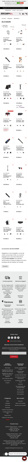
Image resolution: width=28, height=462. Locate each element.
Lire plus (5, 266)
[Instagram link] (12, 338)
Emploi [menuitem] (7, 382)
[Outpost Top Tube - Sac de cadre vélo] (7, 87)
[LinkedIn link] (15, 338)
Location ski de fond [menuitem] (20, 375)
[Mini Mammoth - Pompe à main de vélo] (7, 195)
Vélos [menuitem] (7, 401)
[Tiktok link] (18, 338)
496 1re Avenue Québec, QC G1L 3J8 (14, 428)
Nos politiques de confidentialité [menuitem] (20, 387)
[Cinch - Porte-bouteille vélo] (20, 60)
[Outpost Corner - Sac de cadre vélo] (20, 222)
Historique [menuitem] (7, 368)
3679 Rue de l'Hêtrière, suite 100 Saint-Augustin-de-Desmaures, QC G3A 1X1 (14, 442)
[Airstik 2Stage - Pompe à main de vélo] (20, 141)
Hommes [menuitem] (7, 405)
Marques (9, 18)
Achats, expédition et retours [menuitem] (20, 368)
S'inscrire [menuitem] (20, 401)
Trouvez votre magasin (20, 321)
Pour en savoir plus (7, 321)
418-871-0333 (14, 445)
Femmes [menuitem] (7, 407)
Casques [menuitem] (7, 403)
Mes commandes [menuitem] (20, 403)
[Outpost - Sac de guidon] (7, 114)
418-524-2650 (14, 431)
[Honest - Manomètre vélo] (7, 141)
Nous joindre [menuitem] (20, 392)
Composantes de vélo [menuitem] (7, 412)
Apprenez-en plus (20, 296)
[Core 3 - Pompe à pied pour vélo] (7, 168)
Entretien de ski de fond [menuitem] (20, 381)
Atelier (14, 10)
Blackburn (16, 18)
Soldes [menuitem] (7, 419)
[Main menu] (26, 14)
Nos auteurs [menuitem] (7, 380)
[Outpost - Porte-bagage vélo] (7, 33)
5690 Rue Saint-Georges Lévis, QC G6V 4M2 (14, 435)
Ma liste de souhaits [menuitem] (20, 405)
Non (22, 3)
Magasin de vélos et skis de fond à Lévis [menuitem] (7, 370)
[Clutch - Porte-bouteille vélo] (20, 195)
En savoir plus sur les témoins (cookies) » (14, 4)
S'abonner (14, 356)
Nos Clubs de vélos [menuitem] (7, 378)
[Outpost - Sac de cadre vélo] (20, 114)
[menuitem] (8, 10)
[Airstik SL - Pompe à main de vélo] (7, 60)
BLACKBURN (6, 37)
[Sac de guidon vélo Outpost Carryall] (7, 222)
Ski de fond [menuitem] (8, 415)
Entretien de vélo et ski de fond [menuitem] (20, 377)
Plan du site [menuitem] (20, 390)
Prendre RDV (8, 10)
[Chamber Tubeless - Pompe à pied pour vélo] (20, 87)
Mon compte (20, 10)
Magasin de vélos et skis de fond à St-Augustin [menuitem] (7, 375)
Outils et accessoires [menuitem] (7, 409)
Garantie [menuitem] (20, 384)
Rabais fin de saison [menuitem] (7, 417)
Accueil (4, 18)
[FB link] (9, 338)
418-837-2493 (14, 438)
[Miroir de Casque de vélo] (20, 33)
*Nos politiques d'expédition (7, 296)
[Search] (20, 14)
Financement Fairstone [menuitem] (20, 372)
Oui (18, 3)
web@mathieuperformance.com (14, 448)
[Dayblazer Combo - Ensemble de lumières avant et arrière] (20, 168)
